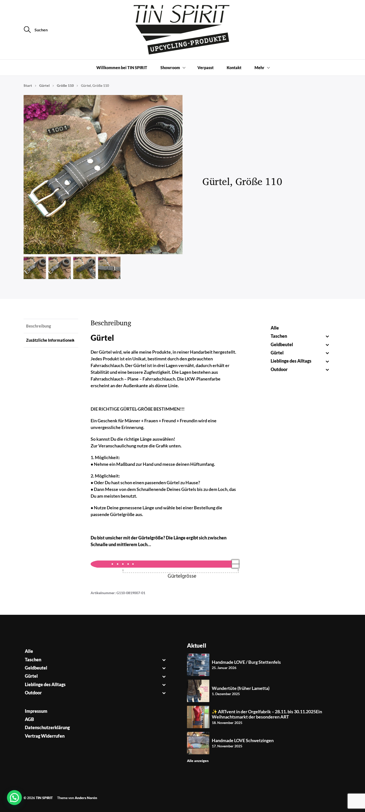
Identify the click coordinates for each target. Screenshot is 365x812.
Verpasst (205, 67)
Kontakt (234, 67)
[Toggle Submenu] (327, 336)
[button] (14, 797)
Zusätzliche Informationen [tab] (50, 340)
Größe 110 (65, 85)
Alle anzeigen (198, 761)
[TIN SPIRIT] (182, 29)
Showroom (170, 67)
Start (28, 85)
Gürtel (44, 85)
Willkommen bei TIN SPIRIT (121, 67)
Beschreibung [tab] (38, 326)
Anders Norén (86, 798)
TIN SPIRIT (44, 798)
